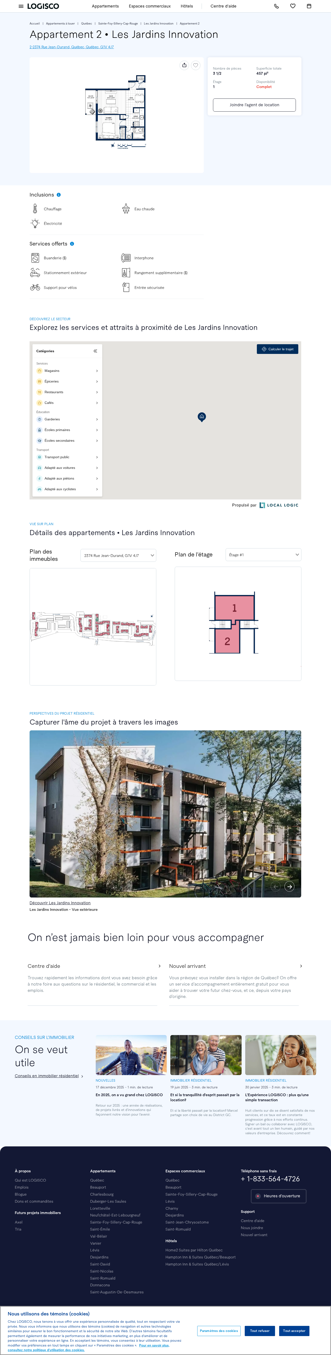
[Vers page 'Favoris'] (292, 6)
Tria (18, 1229)
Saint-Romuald (102, 1278)
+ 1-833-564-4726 (270, 1179)
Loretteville (100, 1208)
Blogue (21, 1194)
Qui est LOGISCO (30, 1180)
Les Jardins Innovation (158, 23)
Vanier (95, 1243)
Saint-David (100, 1264)
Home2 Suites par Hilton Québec (194, 1250)
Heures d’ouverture (282, 1196)
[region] (165, 1330)
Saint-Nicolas (101, 1271)
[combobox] (118, 555)
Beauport (98, 1187)
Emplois (22, 1187)
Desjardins (99, 1257)
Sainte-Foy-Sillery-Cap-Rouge (118, 23)
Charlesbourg (101, 1194)
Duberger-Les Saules (108, 1201)
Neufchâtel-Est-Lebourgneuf (115, 1215)
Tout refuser (260, 1331)
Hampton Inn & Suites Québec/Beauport (201, 1257)
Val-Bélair (98, 1236)
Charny (172, 1208)
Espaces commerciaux (150, 6)
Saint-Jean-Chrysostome (187, 1222)
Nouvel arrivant (254, 1235)
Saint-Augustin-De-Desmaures (117, 1292)
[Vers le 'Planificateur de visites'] (309, 6)
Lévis (94, 1250)
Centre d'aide (223, 6)
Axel (19, 1222)
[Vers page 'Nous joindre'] (276, 6)
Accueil (35, 23)
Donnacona (100, 1285)
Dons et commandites (34, 1201)
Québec (86, 23)
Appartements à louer (60, 23)
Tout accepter (294, 1331)
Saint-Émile (100, 1229)
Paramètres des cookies (219, 1331)
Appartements (105, 6)
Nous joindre (252, 1228)
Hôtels (187, 6)
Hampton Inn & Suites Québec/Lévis (197, 1264)
